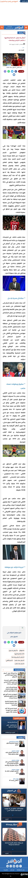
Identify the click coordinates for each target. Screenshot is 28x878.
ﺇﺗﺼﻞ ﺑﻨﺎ (6, 870)
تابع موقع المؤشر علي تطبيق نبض (14, 634)
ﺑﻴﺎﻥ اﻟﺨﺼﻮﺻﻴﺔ (20, 870)
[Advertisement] (14, 14)
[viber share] (5, 71)
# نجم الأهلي (9, 660)
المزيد (6, 819)
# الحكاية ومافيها (19, 654)
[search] (2, 27)
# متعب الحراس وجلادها (18, 657)
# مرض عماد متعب (19, 660)
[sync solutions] (24, 874)
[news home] (14, 861)
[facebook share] (16, 71)
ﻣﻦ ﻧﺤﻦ (12, 870)
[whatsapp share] (8, 71)
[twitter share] (12, 71)
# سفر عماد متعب (19, 664)
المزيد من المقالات (10, 732)
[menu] (26, 27)
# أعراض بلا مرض (13, 650)
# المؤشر (21, 650)
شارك (20, 71)
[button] (24, 800)
